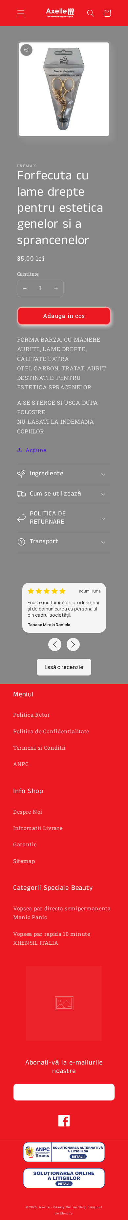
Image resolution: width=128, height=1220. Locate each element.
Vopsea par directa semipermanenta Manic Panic (62, 912)
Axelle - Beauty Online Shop (63, 1207)
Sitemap (24, 860)
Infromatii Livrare (37, 827)
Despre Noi (27, 811)
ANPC (21, 763)
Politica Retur (31, 714)
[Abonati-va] (106, 1092)
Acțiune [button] (36, 450)
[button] (20, 13)
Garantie (25, 844)
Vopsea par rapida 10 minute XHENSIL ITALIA (51, 938)
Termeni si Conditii (39, 747)
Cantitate (28, 273)
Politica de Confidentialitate (51, 731)
